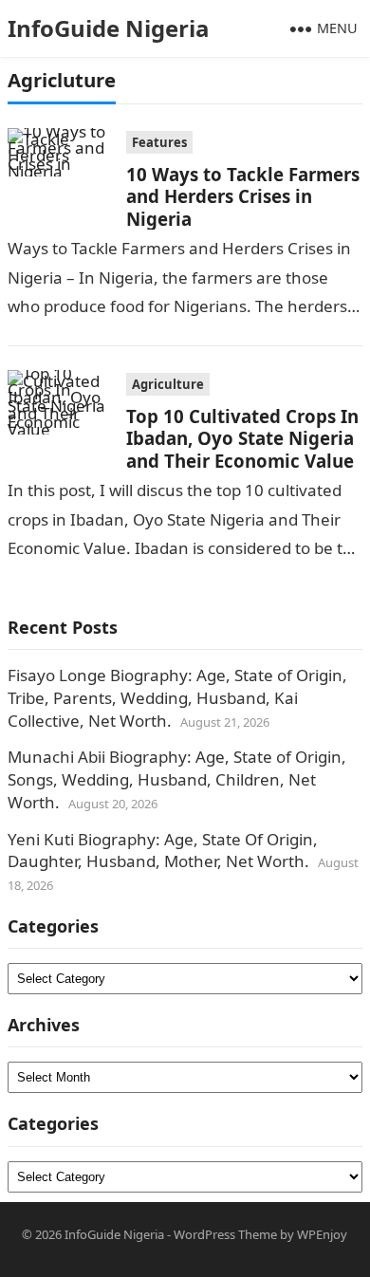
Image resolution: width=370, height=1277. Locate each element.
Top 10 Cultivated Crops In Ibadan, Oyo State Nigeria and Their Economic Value (242, 438)
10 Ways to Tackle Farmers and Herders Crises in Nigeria (243, 196)
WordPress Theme (225, 1234)
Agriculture (168, 384)
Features (159, 142)
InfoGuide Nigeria (109, 28)
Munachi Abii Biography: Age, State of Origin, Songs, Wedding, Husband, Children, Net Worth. (177, 779)
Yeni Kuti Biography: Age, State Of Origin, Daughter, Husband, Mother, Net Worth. (163, 850)
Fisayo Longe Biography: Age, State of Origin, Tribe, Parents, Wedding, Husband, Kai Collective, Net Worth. (177, 697)
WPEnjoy (322, 1234)
